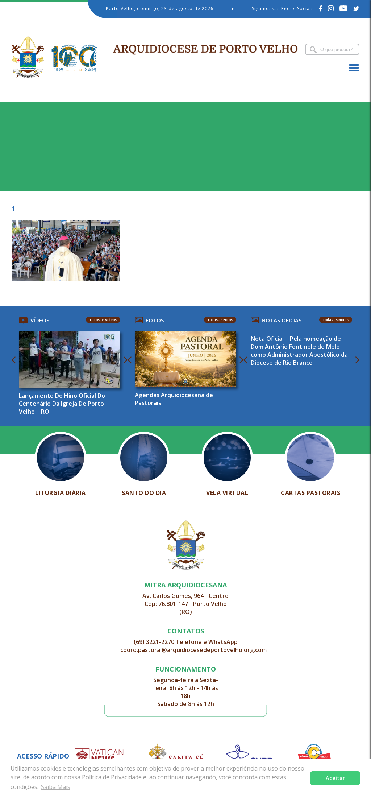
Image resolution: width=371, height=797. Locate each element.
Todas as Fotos (220, 319)
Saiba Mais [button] (55, 787)
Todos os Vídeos (103, 319)
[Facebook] (320, 8)
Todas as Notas (336, 319)
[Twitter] (356, 8)
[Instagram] (331, 8)
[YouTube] (343, 8)
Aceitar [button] (335, 778)
